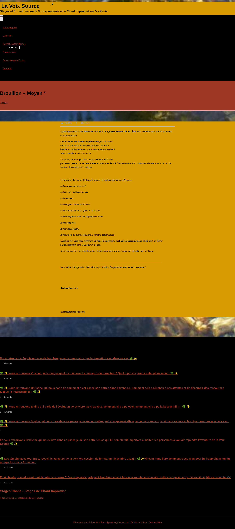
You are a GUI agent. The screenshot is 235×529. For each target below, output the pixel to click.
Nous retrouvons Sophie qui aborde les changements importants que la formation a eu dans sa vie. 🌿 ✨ (68, 358)
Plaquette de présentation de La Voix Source (21, 498)
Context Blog (155, 522)
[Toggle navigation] (1, 18)
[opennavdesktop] (51, 5)
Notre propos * (10, 27)
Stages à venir (10, 50)
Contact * (7, 68)
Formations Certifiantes (14, 44)
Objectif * (7, 36)
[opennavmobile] (1, 77)
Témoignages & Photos (14, 60)
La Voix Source (20, 6)
